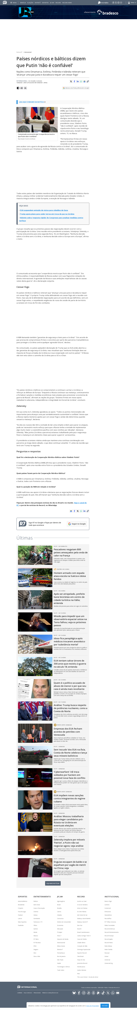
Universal (107, 960)
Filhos (35, 925)
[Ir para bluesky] (74, 993)
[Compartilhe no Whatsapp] (81, 81)
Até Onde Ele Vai (82, 915)
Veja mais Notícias (52, 883)
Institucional (112, 896)
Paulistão (21, 925)
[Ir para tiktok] (103, 993)
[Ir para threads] (93, 993)
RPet (35, 946)
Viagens (36, 949)
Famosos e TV (38, 922)
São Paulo (60, 960)
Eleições (30, 3)
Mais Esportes (22, 922)
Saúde (59, 963)
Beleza (36, 901)
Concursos (60, 918)
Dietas (35, 915)
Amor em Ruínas (82, 908)
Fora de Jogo (22, 911)
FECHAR (104, 1006)
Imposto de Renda (62, 939)
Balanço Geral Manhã (83, 918)
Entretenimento (42, 896)
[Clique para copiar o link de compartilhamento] (88, 81)
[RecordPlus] (103, 2)
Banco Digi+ (108, 901)
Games (36, 929)
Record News (67, 3)
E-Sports (20, 908)
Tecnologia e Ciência (63, 967)
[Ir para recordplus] (98, 993)
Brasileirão (21, 905)
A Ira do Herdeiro (82, 905)
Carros (59, 911)
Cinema (36, 911)
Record (58, 3)
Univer (106, 956)
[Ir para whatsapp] (113, 993)
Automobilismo (22, 901)
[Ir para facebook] (113, 2)
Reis (78, 973)
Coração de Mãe (82, 946)
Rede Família (108, 949)
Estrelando (37, 918)
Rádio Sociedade (110, 925)
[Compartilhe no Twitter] (71, 81)
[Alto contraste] (17, 88)
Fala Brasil (80, 956)
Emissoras (108, 911)
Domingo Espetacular (83, 949)
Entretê (38, 3)
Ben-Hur (79, 925)
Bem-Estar (37, 905)
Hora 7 (59, 936)
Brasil (58, 905)
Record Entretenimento (112, 932)
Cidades (59, 915)
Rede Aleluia (108, 946)
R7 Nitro (36, 939)
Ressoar (107, 953)
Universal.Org (109, 963)
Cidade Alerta (81, 942)
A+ (22, 88)
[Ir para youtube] (118, 993)
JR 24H (52, 3)
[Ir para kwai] (89, 993)
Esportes (45, 3)
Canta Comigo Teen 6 (83, 936)
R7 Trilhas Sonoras (110, 922)
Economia (60, 925)
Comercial (108, 908)
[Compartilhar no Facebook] (74, 81)
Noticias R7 (19, 52)
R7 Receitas (37, 942)
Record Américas (110, 929)
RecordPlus (108, 918)
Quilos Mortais (81, 970)
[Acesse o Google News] (84, 81)
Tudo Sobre (60, 970)
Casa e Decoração (39, 908)
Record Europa (109, 936)
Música (36, 936)
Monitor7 (60, 949)
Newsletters (108, 915)
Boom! (79, 929)
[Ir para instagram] (118, 2)
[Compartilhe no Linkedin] (78, 81)
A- (25, 88)
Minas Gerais (61, 946)
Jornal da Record (82, 963)
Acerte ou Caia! (81, 901)
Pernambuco (61, 953)
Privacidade (37, 993)
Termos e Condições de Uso (50, 993)
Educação (60, 929)
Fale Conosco (28, 993)
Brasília (23, 3)
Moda (35, 932)
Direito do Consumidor (64, 922)
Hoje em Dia (81, 960)
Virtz (35, 953)
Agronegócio (61, 901)
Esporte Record (82, 953)
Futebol (20, 915)
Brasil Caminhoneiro (83, 932)
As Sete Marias (81, 911)
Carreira (107, 905)
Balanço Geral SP (82, 922)
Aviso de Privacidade (92, 1006)
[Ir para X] (116, 2)
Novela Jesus (81, 967)
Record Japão (109, 939)
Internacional (27, 52)
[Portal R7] (5, 2)
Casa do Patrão (82, 939)
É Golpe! (59, 932)
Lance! (20, 918)
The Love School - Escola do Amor (87, 977)
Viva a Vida (37, 956)
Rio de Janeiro (61, 956)
